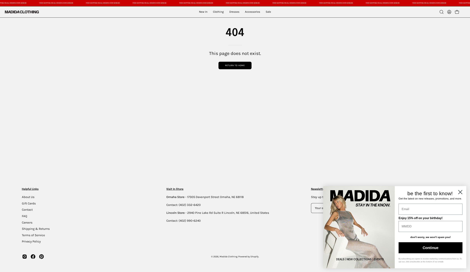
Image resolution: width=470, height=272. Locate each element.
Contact (27, 209)
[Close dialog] (460, 192)
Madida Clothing (228, 256)
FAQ (24, 216)
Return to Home (235, 65)
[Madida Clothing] (21, 11)
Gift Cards (29, 203)
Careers (27, 222)
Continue (430, 248)
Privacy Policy (31, 241)
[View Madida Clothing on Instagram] (24, 256)
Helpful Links (30, 189)
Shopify (254, 256)
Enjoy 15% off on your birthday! (420, 218)
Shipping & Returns (36, 228)
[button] (441, 12)
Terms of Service (33, 235)
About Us (28, 197)
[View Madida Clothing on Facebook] (33, 256)
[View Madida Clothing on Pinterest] (41, 256)
